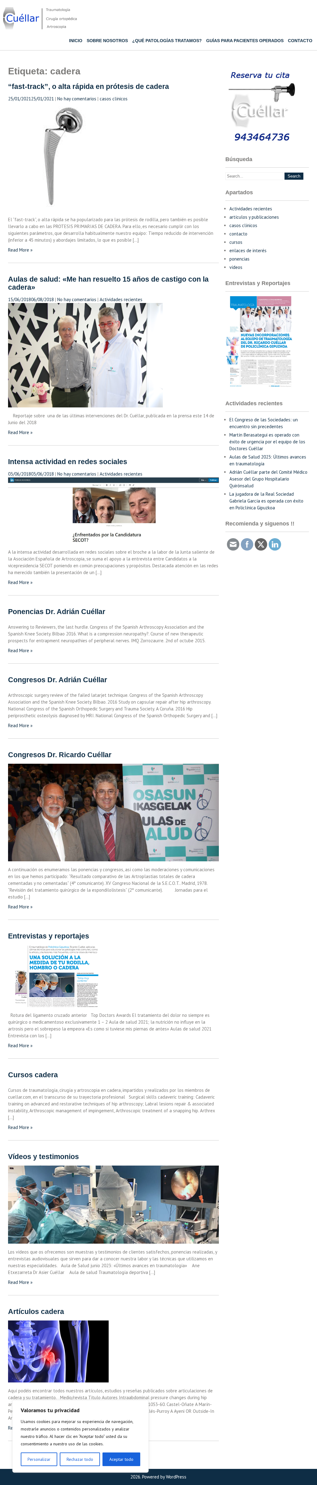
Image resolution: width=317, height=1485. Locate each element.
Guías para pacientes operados (245, 40)
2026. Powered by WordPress (158, 1477)
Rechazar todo (80, 1459)
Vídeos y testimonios (43, 1157)
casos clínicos (114, 99)
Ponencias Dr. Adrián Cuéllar (56, 612)
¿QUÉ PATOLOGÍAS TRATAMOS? (167, 40)
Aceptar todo (121, 1459)
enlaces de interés (248, 250)
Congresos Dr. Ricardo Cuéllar (59, 755)
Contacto (300, 40)
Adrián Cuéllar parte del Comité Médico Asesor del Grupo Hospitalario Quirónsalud (268, 479)
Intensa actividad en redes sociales (67, 462)
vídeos (235, 267)
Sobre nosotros (107, 40)
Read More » (20, 250)
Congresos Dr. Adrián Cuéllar (57, 680)
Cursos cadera (33, 1075)
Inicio (75, 40)
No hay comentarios (76, 99)
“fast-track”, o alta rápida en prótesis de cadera (88, 86)
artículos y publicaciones (254, 217)
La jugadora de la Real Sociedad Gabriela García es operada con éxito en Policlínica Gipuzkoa (266, 501)
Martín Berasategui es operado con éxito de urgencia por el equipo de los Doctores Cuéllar (267, 441)
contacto (238, 234)
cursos (235, 242)
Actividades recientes (121, 299)
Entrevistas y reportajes (48, 936)
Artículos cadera (36, 1312)
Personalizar (39, 1459)
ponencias (239, 259)
